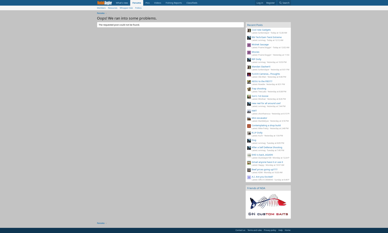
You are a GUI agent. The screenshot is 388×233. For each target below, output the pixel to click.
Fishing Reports (174, 2)
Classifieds (191, 2)
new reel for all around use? (266, 103)
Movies (255, 51)
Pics (148, 2)
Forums (136, 2)
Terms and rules (255, 230)
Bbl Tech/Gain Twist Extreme (267, 37)
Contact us (240, 230)
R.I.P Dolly (257, 132)
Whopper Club (126, 8)
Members (101, 8)
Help (280, 230)
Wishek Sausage (260, 44)
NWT (254, 110)
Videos (157, 2)
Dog (254, 139)
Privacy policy (270, 230)
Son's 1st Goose (260, 95)
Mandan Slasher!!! (261, 66)
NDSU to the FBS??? (262, 81)
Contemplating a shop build (266, 125)
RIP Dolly (256, 59)
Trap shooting (259, 88)
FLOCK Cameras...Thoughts (266, 73)
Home (287, 230)
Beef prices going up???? (265, 169)
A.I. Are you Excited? (262, 176)
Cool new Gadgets (261, 29)
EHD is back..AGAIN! (262, 154)
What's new (122, 2)
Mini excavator (259, 117)
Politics (138, 8)
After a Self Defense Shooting (267, 147)
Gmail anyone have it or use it (267, 161)
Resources (112, 8)
